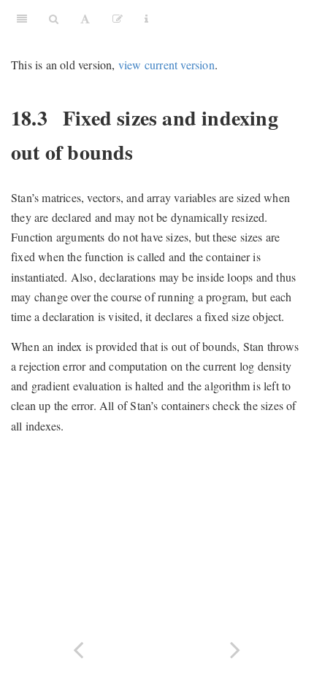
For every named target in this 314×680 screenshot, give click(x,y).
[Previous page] (78, 648)
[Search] (53, 18)
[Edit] (118, 18)
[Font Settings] (85, 18)
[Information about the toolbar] (146, 18)
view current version (166, 64)
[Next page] (235, 648)
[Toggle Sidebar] (22, 18)
